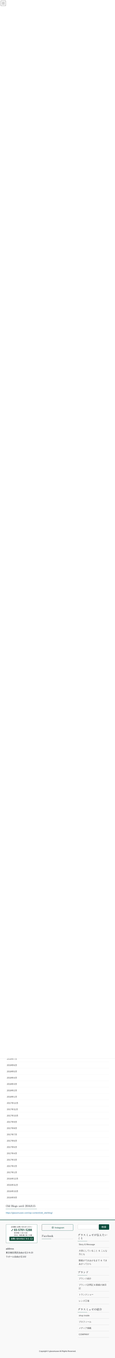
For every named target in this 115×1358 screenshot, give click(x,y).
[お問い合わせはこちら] (21, 1233)
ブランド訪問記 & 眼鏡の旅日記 (92, 1286)
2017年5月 (12, 1147)
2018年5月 (12, 1071)
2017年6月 (12, 1141)
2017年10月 (12, 1115)
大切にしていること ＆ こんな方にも (93, 1252)
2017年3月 (12, 1160)
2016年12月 (12, 1178)
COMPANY (84, 1334)
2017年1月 (12, 1172)
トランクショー (86, 1294)
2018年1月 (12, 1097)
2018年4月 (12, 1078)
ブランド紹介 (85, 1278)
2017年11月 (12, 1109)
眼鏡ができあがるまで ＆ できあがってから (93, 1262)
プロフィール (85, 1322)
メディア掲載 (85, 1328)
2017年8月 (12, 1128)
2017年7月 (12, 1134)
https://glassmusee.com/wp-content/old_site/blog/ (29, 1213)
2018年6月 (12, 1065)
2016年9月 (12, 1197)
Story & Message (87, 1244)
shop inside (84, 1315)
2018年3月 (12, 1084)
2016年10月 (12, 1191)
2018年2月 (12, 1090)
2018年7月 (12, 1059)
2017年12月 (12, 1103)
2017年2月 (12, 1166)
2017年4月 (12, 1153)
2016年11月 (12, 1185)
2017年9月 (12, 1122)
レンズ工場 (84, 1301)
